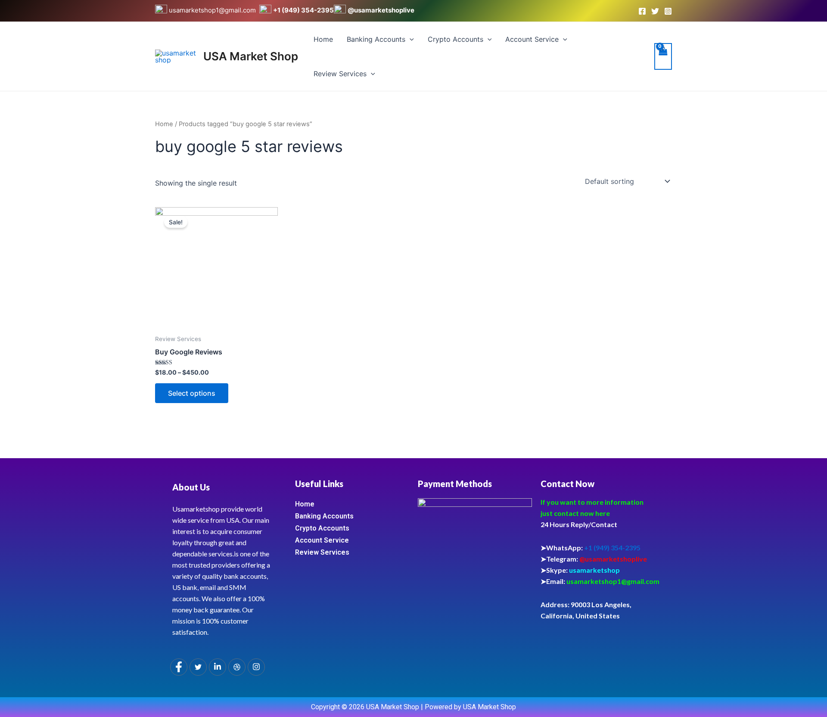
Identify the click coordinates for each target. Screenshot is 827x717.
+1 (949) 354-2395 (612, 547)
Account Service (532, 39)
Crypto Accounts (455, 39)
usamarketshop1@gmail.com (213, 10)
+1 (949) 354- (295, 10)
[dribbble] (237, 667)
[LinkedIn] (217, 667)
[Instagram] (668, 11)
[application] (409, 39)
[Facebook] (642, 11)
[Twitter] (655, 11)
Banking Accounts (376, 39)
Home (323, 39)
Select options (191, 393)
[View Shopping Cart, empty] (663, 56)
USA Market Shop (250, 56)
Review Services (340, 73)
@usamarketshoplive (381, 10)
